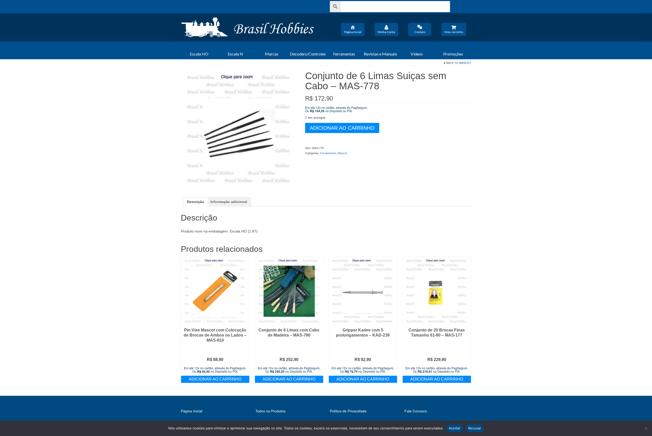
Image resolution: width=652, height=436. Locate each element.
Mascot (465, 62)
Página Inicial (352, 32)
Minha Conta (386, 32)
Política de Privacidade (348, 411)
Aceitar (454, 428)
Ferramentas (328, 153)
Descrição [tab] (195, 202)
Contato (419, 32)
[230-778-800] (239, 128)
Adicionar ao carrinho (342, 128)
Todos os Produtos (270, 411)
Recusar (474, 428)
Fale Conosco (415, 411)
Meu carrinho (453, 32)
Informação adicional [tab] (228, 202)
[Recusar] (645, 428)
